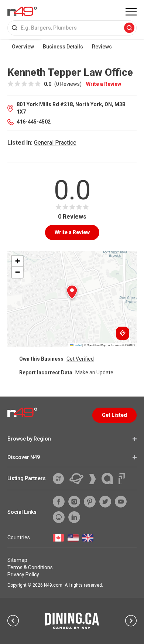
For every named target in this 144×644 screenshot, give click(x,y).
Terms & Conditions (30, 567)
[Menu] (131, 11)
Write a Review (103, 84)
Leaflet (77, 345)
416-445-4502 (34, 122)
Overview (23, 47)
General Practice (55, 142)
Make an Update (94, 372)
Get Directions (122, 333)
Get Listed (114, 415)
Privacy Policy (23, 574)
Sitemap (17, 560)
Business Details (63, 47)
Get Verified (80, 359)
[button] (72, 292)
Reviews (102, 47)
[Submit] (129, 28)
